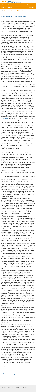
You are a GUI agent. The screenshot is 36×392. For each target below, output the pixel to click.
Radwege (6, 10)
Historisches (24, 387)
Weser (14, 310)
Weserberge (5, 118)
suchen (30, 4)
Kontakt (17, 387)
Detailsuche (31, 7)
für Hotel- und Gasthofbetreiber (19, 390)
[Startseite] (2, 11)
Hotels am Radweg (9, 374)
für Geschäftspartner (5, 390)
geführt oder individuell (7, 7)
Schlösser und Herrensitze (16, 10)
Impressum (3, 387)
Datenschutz (11, 387)
